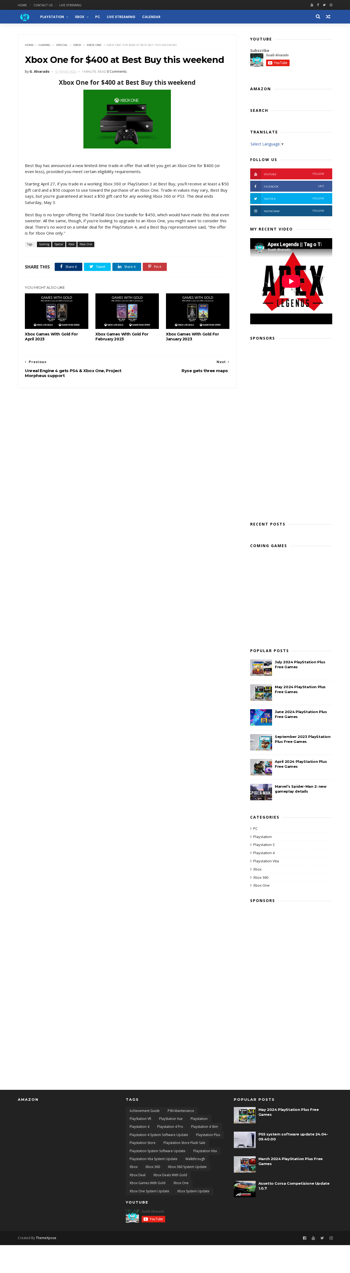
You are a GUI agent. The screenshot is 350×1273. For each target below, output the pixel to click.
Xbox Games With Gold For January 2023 (192, 336)
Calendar (151, 16)
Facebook (294, 186)
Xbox (79, 16)
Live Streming (70, 5)
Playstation (262, 836)
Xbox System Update (193, 1191)
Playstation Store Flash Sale (184, 1142)
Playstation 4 (264, 852)
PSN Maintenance (181, 1110)
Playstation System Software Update (157, 1151)
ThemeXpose (46, 1238)
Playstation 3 (264, 844)
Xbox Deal (137, 1175)
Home (22, 5)
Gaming (45, 45)
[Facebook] (318, 5)
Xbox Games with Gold (147, 1183)
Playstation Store (143, 1142)
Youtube (294, 174)
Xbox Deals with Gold (170, 1175)
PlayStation (52, 16)
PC (97, 16)
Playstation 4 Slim (204, 1126)
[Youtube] (312, 5)
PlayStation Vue (171, 1118)
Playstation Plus (208, 1134)
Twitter (294, 198)
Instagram (294, 211)
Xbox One (94, 45)
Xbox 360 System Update (187, 1166)
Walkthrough (195, 1159)
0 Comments (117, 71)
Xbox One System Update (149, 1191)
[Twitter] (324, 5)
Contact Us (43, 5)
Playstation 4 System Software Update (159, 1134)
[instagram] (331, 5)
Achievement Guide (145, 1110)
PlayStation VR (140, 1118)
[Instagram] (331, 1238)
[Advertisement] (291, 429)
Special (62, 45)
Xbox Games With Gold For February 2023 (121, 336)
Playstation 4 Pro (170, 1126)
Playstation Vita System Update (153, 1159)
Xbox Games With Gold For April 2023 (51, 336)
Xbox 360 (260, 877)
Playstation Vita (266, 861)
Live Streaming (121, 16)
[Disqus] (127, 456)
